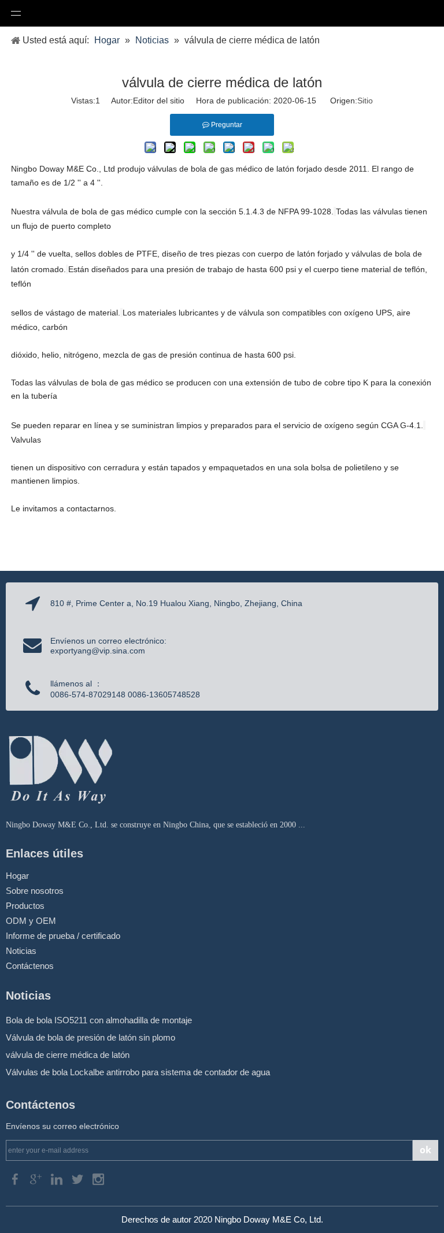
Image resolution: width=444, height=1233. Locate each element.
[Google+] (37, 1178)
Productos (25, 906)
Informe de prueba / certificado (63, 936)
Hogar (17, 876)
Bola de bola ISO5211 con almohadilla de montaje (99, 1020)
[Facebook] (16, 1178)
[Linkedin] (57, 1178)
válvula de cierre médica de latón (68, 1055)
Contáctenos (30, 966)
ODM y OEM (31, 921)
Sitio (365, 100)
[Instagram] (98, 1178)
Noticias (21, 951)
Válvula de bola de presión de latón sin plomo (90, 1037)
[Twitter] (78, 1178)
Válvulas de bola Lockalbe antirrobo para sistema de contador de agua (138, 1072)
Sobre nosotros (35, 891)
